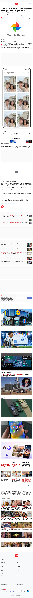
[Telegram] (14, 591)
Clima (17, 562)
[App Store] (19, 591)
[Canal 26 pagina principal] (16, 4)
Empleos (18, 587)
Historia (2, 566)
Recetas (2, 570)
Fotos (6, 203)
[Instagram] (6, 591)
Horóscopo (18, 566)
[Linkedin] (10, 591)
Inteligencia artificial (11, 203)
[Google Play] (24, 591)
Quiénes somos (3, 582)
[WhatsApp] (13, 591)
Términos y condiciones (4, 584)
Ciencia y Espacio (3, 562)
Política (2, 462)
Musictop (2, 578)
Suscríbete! (29, 297)
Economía (13, 462)
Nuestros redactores (3, 587)
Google (15, 43)
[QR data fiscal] (28, 591)
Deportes (2, 563)
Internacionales (25, 462)
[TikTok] (11, 591)
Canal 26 (2, 575)
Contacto (18, 582)
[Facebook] (4, 591)
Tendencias (2, 571)
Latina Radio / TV (19, 575)
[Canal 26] (16, 555)
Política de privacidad (20, 584)
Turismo (18, 571)
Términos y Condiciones (14, 594)
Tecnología (2, 6)
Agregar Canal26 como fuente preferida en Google (27, 18)
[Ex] (7, 591)
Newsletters (3, 589)
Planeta (18, 567)
